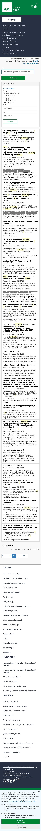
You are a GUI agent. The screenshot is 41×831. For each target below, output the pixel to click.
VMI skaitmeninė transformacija (14, 686)
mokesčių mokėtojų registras (10, 171)
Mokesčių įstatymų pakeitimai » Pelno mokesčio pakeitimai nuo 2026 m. (19, 347)
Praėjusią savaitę (9, 95)
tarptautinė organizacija (24, 171)
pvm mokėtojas (10, 291)
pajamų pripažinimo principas (10, 294)
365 (24, 555)
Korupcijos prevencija (10, 611)
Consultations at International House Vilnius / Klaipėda (19, 664)
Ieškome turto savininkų (12, 752)
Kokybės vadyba (9, 601)
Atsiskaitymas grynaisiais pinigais (15, 706)
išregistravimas (7, 169)
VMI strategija (8, 648)
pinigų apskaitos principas (22, 291)
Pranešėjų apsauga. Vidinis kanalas (15, 615)
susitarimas (6, 211)
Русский (26, 63)
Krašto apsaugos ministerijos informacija (18, 743)
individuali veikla (33, 291)
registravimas (20, 169)
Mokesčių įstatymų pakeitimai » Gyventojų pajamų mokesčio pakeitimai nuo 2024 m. (20, 445)
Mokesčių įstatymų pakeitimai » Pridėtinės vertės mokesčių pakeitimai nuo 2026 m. (19, 520)
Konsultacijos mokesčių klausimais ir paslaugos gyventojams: (20, 768)
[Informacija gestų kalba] (32, 7)
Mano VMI (16, 779)
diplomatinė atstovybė (9, 172)
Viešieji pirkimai (24, 497)
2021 (8, 256)
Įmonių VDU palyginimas (12, 734)
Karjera (5, 638)
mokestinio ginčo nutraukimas (23, 214)
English (35, 61)
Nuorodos (6, 757)
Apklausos (7, 652)
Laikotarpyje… (8, 102)
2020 (8, 540)
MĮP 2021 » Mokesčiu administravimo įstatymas (20, 257)
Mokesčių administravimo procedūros (16, 606)
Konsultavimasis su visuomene (14, 583)
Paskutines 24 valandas (11, 93)
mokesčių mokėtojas (32, 211)
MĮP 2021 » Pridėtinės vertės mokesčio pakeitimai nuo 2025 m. (20, 516)
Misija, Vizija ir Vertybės (11, 574)
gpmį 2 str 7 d (29, 292)
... (7, 555)
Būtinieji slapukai (9, 805)
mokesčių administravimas (20, 211)
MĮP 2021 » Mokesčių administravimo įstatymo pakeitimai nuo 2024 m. (20, 400)
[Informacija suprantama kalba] (35, 7)
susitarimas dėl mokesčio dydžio (17, 213)
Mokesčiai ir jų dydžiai (11, 701)
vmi (11, 211)
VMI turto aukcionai (10, 729)
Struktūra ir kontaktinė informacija (15, 578)
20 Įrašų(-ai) (6, 545)
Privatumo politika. (27, 802)
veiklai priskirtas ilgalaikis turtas (26, 294)
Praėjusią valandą (9, 91)
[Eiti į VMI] (11, 7)
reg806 (13, 169)
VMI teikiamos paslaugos (12, 677)
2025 (8, 144)
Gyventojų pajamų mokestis (27, 441)
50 (14, 555)
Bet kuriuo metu (9, 88)
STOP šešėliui (8, 738)
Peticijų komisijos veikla (11, 592)
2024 (8, 399)
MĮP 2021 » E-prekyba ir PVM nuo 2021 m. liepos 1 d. (20, 320)
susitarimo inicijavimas (31, 213)
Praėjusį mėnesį (8, 98)
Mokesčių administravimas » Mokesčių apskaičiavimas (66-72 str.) (18, 217)
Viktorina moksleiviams (11, 720)
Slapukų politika (14, 802)
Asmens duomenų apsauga (13, 629)
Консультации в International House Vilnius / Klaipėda (19, 671)
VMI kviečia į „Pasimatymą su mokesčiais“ (18, 724)
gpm (5, 291)
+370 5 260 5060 (9, 771)
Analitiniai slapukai (10, 813)
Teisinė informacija (10, 588)
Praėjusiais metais (9, 100)
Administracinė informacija (13, 620)
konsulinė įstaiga (19, 172)
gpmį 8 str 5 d (21, 292)
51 (17, 555)
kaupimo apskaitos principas (10, 292)
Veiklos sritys (8, 597)
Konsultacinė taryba (10, 643)
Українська (34, 63)
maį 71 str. (6, 213)
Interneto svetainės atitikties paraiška (17, 747)
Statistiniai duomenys (11, 624)
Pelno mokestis (23, 344)
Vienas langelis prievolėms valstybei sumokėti (19, 691)
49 (10, 555)
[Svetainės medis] (36, 3)
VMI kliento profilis (10, 681)
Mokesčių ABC (8, 715)
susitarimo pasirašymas (9, 214)
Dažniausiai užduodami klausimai (15, 711)
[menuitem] (14, 26)
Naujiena (14, 236)
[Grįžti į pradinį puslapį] (2, 68)
